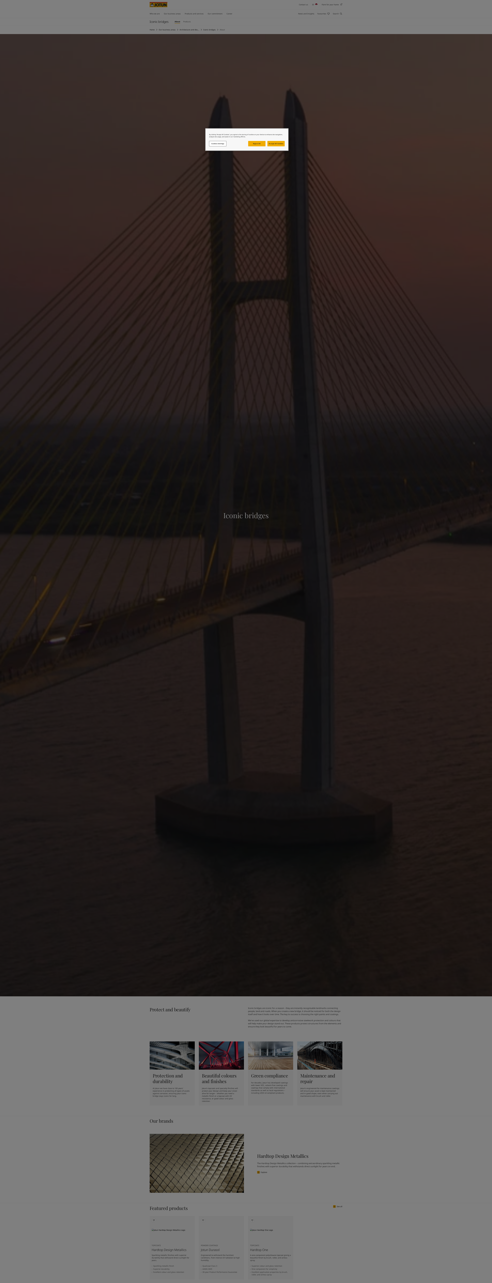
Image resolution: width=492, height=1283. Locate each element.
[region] (247, 139)
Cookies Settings (217, 144)
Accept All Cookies (276, 144)
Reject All (256, 144)
